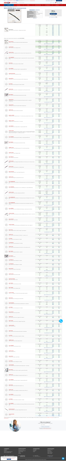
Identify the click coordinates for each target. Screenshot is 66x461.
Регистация (49, 450)
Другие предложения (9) (48, 54)
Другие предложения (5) (48, 43)
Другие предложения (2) (48, 122)
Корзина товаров (50, 453)
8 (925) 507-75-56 (22, 456)
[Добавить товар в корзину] (58, 25)
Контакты (5, 450)
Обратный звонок (32, 0)
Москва (6, 0)
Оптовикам (34, 450)
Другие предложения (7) (48, 91)
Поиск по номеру (20, 451)
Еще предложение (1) (48, 80)
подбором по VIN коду (50, 417)
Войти (59, 2)
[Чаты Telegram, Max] (63, 458)
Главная (5, 6)
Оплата (19, 452)
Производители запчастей (22, 450)
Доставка (19, 453)
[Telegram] (18, 0)
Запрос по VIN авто (50, 452)
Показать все (34, 18)
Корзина (53, 2)
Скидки (34, 451)
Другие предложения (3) (48, 49)
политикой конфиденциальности (47, 428)
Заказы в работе (50, 451)
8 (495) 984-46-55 (10, 0)
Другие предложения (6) (48, 70)
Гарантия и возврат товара (7, 452)
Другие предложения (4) (48, 117)
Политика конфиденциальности (8, 451)
